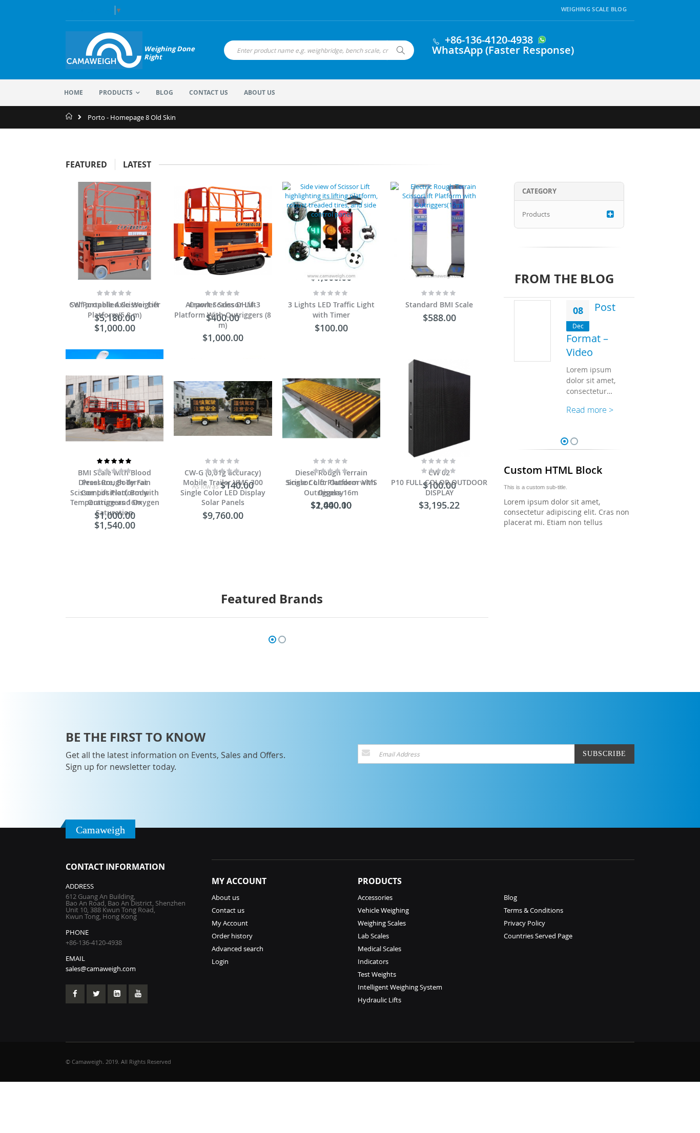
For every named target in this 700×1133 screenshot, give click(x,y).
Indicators (373, 961)
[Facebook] (75, 993)
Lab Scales (373, 935)
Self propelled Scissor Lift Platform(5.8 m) (114, 310)
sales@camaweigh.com (101, 968)
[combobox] (319, 50)
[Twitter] (96, 993)
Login (220, 961)
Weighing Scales (382, 923)
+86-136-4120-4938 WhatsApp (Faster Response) (503, 45)
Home (69, 116)
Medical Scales (379, 948)
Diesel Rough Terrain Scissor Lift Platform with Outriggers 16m (114, 492)
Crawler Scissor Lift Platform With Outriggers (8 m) (222, 314)
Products (536, 214)
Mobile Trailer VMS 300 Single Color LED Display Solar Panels (222, 492)
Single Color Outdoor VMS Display (331, 487)
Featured (86, 164)
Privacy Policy (524, 923)
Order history (232, 935)
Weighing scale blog (594, 9)
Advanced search (237, 948)
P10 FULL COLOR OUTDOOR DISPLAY (439, 487)
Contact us (228, 910)
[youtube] (138, 993)
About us (225, 897)
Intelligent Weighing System (400, 987)
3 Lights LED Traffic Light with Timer (331, 310)
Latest (137, 164)
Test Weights (377, 974)
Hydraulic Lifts (379, 999)
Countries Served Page (538, 935)
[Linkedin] (117, 993)
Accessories (375, 897)
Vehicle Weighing (383, 910)
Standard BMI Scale (439, 304)
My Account (230, 923)
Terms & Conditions (533, 910)
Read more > (589, 409)
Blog (510, 897)
